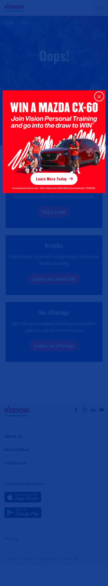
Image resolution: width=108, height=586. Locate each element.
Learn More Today (51, 179)
